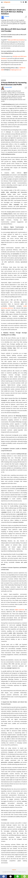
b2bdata (7, 16)
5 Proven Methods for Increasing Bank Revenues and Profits (13, 84)
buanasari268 (8, 87)
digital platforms (19, 609)
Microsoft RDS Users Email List (16, 40)
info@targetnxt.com (15, 69)
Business (3, 80)
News (3, 7)
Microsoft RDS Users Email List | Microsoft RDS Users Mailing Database (13, 12)
